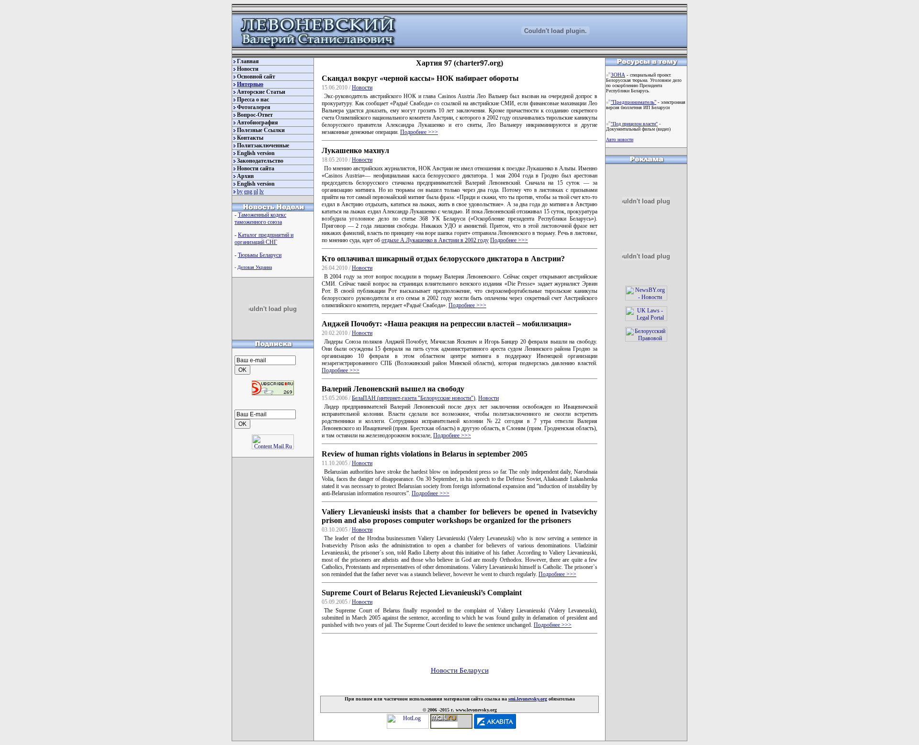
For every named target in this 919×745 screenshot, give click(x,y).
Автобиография (257, 122)
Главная (248, 61)
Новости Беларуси (460, 670)
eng (248, 191)
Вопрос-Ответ (255, 114)
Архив (245, 176)
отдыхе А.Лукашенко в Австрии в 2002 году (435, 240)
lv (261, 191)
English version (256, 153)
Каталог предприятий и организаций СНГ (264, 238)
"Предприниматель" (633, 102)
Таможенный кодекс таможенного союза (260, 218)
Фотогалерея (253, 107)
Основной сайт (256, 76)
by (240, 191)
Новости (247, 69)
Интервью (250, 84)
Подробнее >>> (419, 132)
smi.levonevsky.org (527, 698)
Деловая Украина (254, 267)
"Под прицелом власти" (634, 123)
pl (256, 191)
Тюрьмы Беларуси (259, 255)
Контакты (250, 137)
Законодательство (260, 160)
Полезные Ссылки (261, 130)
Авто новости (619, 139)
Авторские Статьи (261, 92)
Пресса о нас (253, 99)
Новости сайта (255, 168)
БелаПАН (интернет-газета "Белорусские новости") (413, 398)
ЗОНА (618, 75)
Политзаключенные (263, 145)
